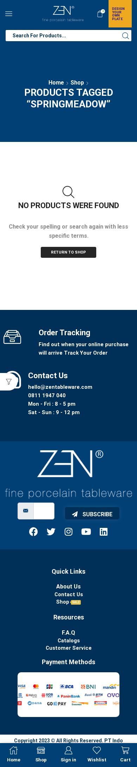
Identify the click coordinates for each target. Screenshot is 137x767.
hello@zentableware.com (60, 387)
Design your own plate (118, 14)
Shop (77, 82)
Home (56, 82)
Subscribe (96, 514)
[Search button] (125, 35)
